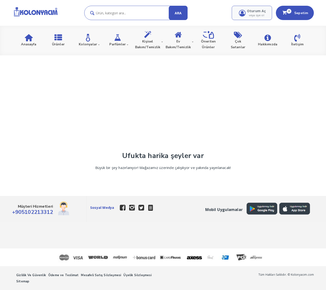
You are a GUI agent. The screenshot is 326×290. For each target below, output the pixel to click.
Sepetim (298, 13)
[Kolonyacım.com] (36, 16)
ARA (178, 13)
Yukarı (311, 279)
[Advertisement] (163, 91)
